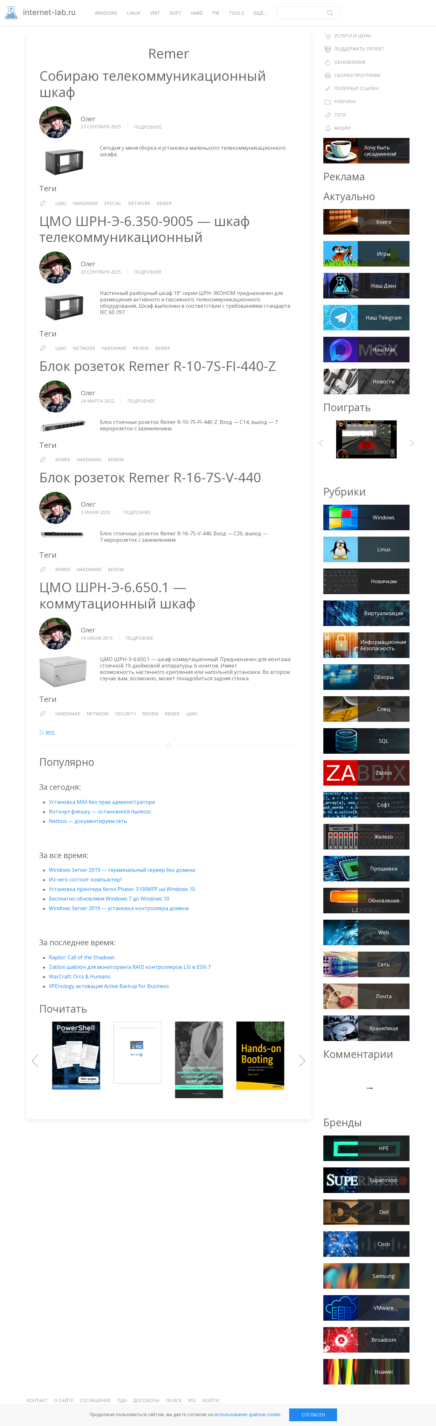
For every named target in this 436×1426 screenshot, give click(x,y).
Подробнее (148, 127)
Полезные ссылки (356, 88)
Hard (197, 13)
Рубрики (345, 101)
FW (216, 13)
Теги (340, 115)
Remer (164, 203)
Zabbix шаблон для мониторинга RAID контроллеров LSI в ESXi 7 (130, 966)
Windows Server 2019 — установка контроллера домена (119, 908)
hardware (85, 203)
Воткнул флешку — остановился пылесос (100, 811)
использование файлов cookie (247, 1414)
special (113, 203)
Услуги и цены (352, 36)
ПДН (122, 1400)
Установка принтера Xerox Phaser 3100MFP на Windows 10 (122, 889)
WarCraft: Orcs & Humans (79, 976)
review (141, 348)
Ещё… (260, 13)
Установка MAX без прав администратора (102, 801)
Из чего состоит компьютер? (85, 879)
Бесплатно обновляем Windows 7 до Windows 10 (109, 898)
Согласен (313, 1415)
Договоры (146, 1400)
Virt (155, 13)
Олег (88, 119)
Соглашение (95, 1400)
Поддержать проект (359, 49)
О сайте (63, 1400)
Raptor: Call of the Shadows (82, 957)
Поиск (174, 1400)
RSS (49, 732)
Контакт (37, 1400)
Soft (175, 13)
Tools (236, 13)
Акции (342, 128)
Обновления (349, 62)
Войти (210, 1400)
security (125, 714)
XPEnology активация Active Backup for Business (109, 986)
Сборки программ (357, 75)
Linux (133, 13)
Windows (106, 13)
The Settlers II (366, 443)
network (139, 203)
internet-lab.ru (48, 12)
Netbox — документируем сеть (88, 821)
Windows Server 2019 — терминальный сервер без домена (122, 869)
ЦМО (60, 203)
